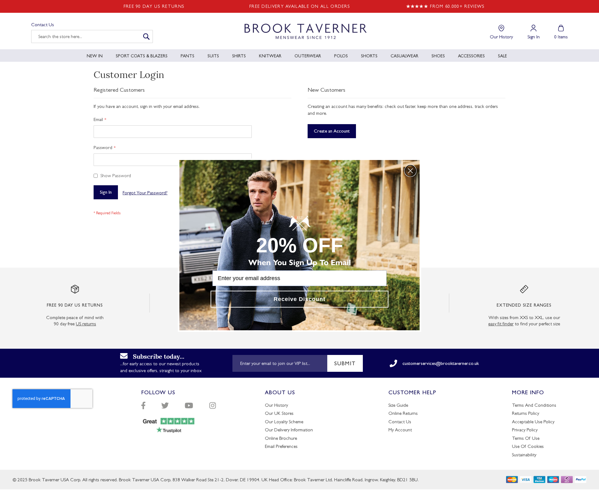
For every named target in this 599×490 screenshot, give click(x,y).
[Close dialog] (410, 170)
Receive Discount (299, 299)
